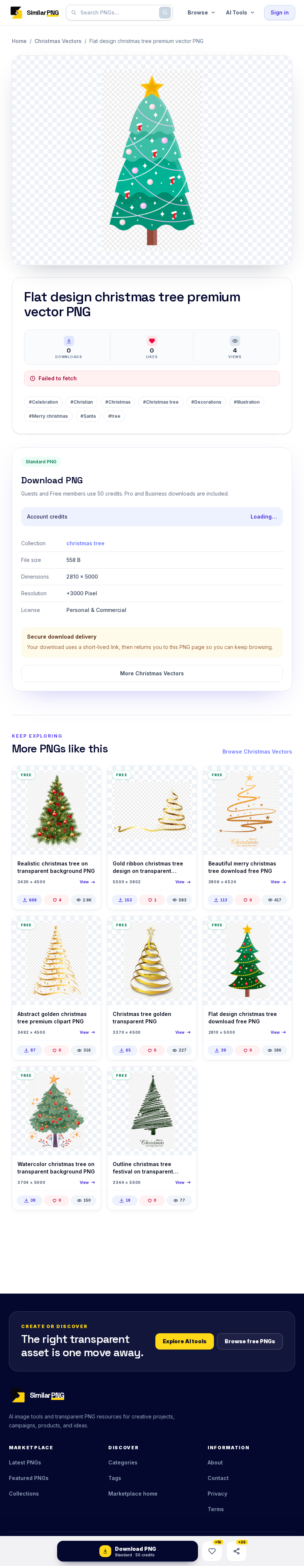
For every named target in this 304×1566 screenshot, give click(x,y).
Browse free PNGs (250, 1341)
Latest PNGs (25, 1462)
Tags (114, 1478)
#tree (114, 416)
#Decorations (206, 402)
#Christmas (117, 402)
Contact (218, 1478)
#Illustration (247, 402)
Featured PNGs (29, 1478)
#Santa (88, 416)
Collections (24, 1493)
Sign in (280, 12)
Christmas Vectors (58, 41)
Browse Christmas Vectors (257, 751)
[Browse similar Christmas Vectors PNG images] (89, 778)
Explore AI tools (184, 1341)
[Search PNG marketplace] (165, 13)
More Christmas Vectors (152, 673)
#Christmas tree (161, 402)
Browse (198, 12)
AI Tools (236, 12)
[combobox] (118, 12)
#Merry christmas (48, 416)
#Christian (81, 402)
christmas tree (85, 543)
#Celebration (43, 402)
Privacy (217, 1493)
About (215, 1462)
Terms (216, 1509)
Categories (123, 1462)
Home (19, 41)
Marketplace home (133, 1493)
